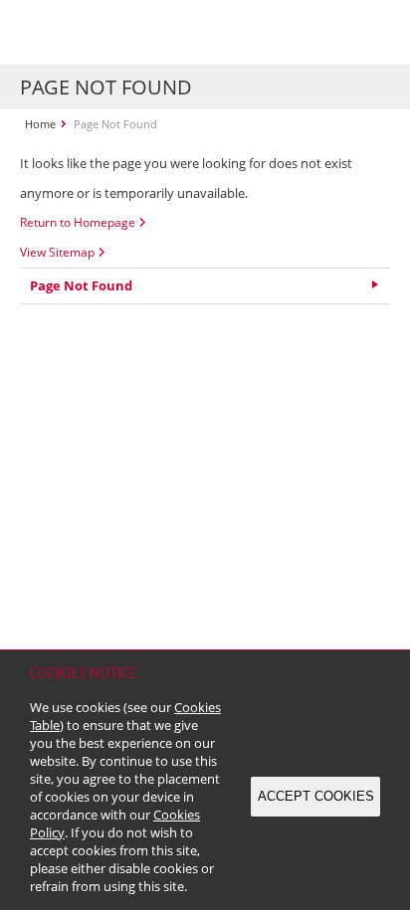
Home (40, 123)
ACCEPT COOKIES (316, 796)
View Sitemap (57, 252)
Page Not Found (81, 285)
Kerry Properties (141, 32)
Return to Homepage (77, 222)
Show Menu (370, 33)
